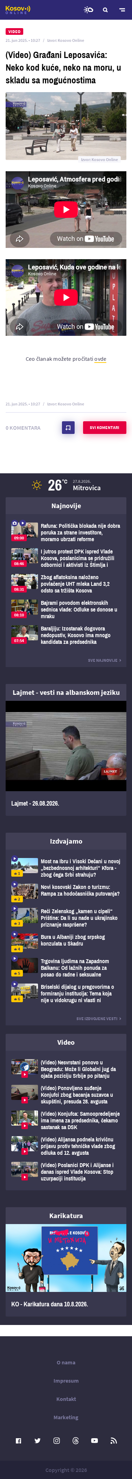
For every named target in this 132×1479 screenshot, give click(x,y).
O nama (66, 1362)
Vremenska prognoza (88, 10)
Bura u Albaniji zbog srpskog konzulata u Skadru (66, 943)
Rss (114, 1441)
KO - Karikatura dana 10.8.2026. (66, 1270)
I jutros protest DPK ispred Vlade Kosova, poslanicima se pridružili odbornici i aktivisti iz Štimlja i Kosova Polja (66, 558)
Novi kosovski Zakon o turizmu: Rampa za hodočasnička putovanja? (66, 893)
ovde (100, 358)
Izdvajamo (66, 841)
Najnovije (66, 505)
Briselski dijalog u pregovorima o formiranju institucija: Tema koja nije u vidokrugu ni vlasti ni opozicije (66, 994)
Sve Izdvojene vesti (97, 1018)
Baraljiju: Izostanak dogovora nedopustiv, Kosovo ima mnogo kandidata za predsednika (66, 635)
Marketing (66, 1417)
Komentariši (68, 427)
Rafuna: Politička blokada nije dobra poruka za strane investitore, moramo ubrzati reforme (66, 533)
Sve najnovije (103, 660)
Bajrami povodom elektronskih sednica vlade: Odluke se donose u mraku (66, 610)
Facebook (19, 1441)
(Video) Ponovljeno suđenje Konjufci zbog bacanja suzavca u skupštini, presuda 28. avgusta (66, 1095)
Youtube (95, 1441)
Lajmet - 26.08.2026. (66, 758)
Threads (76, 1441)
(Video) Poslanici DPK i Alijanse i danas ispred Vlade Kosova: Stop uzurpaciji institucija (66, 1172)
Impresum (66, 1380)
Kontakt (66, 1398)
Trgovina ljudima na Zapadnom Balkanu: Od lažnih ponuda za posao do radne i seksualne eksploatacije (66, 968)
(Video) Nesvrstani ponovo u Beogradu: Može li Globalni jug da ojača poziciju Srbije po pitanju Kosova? (66, 1069)
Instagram (57, 1441)
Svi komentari (104, 427)
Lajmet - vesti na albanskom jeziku (66, 692)
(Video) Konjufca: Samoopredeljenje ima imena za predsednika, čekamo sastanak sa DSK (66, 1120)
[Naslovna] (18, 10)
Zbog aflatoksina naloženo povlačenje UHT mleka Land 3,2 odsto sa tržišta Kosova (66, 584)
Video (66, 1042)
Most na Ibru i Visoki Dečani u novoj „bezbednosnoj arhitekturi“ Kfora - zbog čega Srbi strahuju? (66, 868)
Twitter (38, 1441)
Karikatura (66, 1215)
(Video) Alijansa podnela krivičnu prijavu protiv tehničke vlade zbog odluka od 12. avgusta (66, 1146)
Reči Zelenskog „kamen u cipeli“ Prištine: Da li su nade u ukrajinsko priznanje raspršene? (66, 918)
